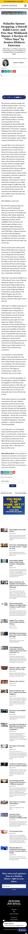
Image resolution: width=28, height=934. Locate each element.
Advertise (14, 909)
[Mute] (15, 97)
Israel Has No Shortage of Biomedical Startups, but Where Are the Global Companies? (17, 727)
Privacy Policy (14, 919)
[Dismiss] (4, 920)
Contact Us (14, 917)
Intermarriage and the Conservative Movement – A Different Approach (17, 782)
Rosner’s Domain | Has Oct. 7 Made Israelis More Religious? (17, 692)
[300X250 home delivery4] (14, 505)
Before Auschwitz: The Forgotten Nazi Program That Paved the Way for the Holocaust (18, 584)
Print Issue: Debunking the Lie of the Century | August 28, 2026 (18, 546)
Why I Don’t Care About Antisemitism (17, 802)
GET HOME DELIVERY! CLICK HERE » (14, 1)
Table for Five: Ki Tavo (16, 681)
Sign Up (12, 485)
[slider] (18, 97)
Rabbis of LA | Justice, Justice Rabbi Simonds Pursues (16, 622)
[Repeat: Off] (24, 97)
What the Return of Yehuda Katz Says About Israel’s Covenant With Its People (17, 850)
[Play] (4, 97)
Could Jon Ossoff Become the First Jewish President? (18, 764)
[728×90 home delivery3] (14, 12)
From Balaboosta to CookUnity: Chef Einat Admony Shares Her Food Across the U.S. (17, 650)
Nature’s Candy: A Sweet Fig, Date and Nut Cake (17, 668)
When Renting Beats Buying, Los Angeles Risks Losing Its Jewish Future (17, 605)
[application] (14, 97)
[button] (2, 71)
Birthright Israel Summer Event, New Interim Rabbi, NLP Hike (18, 634)
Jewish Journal (9, 6)
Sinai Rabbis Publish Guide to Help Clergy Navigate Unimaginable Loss (17, 563)
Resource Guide (14, 914)
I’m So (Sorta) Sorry (16, 831)
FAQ (14, 911)
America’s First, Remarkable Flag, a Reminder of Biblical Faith (18, 816)
